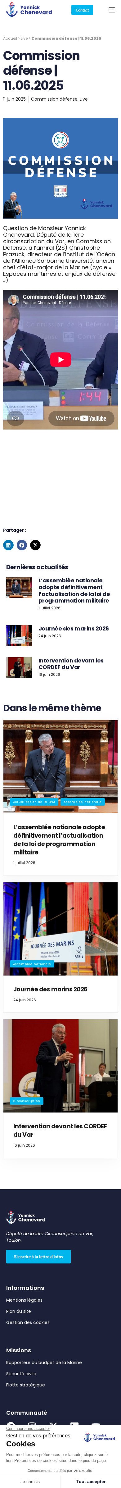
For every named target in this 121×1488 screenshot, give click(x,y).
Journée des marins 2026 (73, 628)
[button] (8, 545)
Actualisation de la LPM (34, 802)
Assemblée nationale (83, 802)
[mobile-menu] (108, 10)
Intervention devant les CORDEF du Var (71, 664)
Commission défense (54, 99)
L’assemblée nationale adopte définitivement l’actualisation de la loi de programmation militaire (74, 590)
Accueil (10, 38)
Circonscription (26, 1101)
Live (24, 38)
